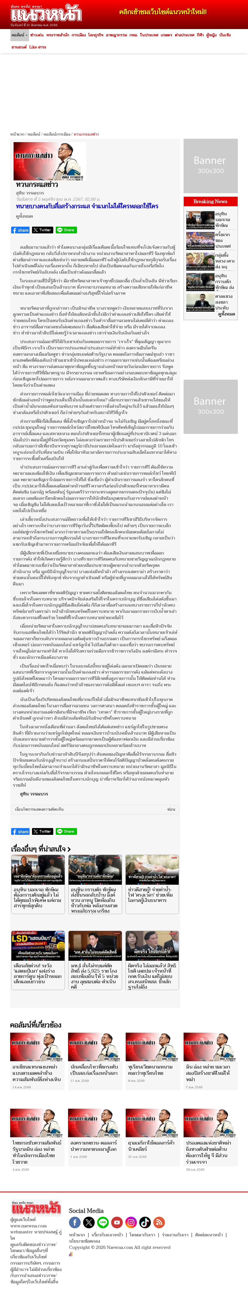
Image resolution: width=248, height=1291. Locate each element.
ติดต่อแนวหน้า (209, 1235)
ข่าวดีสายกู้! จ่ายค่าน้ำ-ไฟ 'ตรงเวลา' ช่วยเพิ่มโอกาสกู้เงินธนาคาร (150, 895)
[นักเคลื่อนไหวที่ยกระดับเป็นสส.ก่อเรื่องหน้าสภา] (95, 1047)
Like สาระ (37, 47)
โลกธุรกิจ (95, 35)
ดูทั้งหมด (24, 216)
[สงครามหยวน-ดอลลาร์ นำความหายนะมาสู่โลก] (95, 1123)
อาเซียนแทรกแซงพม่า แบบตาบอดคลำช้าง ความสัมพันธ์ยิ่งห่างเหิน (37, 1073)
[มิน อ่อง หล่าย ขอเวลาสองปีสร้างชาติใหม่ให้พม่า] (211, 1047)
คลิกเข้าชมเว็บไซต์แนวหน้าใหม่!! (163, 12)
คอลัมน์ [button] (18, 35)
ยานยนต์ (19, 47)
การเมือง (79, 35)
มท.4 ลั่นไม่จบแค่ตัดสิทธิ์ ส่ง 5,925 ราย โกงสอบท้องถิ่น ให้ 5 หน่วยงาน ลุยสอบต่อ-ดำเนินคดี (94, 976)
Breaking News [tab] (210, 202)
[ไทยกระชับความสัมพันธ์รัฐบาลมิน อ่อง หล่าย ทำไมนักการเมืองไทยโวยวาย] (37, 1123)
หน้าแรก (17, 134)
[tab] (95, 809)
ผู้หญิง (211, 35)
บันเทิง (225, 35)
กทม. (134, 35)
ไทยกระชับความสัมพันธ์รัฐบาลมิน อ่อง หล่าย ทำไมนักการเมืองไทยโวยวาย (37, 1152)
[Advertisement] (124, 91)
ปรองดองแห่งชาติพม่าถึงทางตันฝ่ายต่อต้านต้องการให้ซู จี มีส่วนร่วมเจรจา (208, 1152)
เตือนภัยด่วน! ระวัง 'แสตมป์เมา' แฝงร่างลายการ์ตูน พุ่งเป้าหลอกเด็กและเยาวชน (38, 974)
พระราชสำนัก (57, 35)
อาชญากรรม (116, 35)
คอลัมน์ (34, 134)
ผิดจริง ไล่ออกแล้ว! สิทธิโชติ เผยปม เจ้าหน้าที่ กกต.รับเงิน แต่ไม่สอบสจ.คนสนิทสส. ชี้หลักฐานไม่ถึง (152, 976)
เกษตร (166, 35)
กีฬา (200, 35)
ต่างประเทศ (184, 35)
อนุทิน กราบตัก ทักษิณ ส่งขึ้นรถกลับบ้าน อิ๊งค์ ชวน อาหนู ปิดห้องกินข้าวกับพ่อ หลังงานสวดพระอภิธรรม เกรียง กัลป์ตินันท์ (94, 903)
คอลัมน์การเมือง (57, 134)
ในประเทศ (149, 35)
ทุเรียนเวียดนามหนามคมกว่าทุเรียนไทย (150, 1070)
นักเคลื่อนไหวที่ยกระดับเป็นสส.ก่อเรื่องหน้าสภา (94, 1070)
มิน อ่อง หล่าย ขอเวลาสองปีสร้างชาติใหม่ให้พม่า (208, 1073)
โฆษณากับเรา (142, 1235)
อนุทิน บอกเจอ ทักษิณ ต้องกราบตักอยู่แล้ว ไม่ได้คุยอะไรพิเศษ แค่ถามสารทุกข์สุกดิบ (37, 898)
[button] (95, 809)
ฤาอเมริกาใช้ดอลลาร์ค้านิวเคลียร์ (151, 1146)
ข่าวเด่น (37, 35)
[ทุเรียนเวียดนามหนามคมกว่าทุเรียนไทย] (153, 1047)
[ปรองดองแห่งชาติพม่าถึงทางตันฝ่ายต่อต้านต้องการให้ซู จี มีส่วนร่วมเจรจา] (211, 1123)
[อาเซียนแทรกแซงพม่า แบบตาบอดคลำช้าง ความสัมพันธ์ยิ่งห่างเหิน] (37, 1047)
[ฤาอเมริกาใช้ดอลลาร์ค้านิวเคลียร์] (153, 1123)
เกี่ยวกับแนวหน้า (107, 1235)
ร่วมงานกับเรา (175, 1235)
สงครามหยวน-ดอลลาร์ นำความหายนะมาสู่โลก (93, 1146)
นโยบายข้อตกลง (84, 1241)
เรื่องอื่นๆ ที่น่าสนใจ (39, 849)
